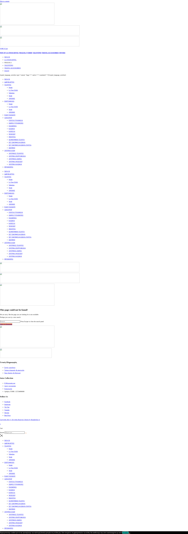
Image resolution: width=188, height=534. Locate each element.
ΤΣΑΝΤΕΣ (7, 85)
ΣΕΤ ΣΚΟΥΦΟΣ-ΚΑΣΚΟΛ (17, 142)
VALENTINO (37, 53)
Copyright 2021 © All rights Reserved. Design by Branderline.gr (20, 420)
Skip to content (4, 1)
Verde (10, 96)
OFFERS (62, 53)
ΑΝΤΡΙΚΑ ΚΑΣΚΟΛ (15, 164)
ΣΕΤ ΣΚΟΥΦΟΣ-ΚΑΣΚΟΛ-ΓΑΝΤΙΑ (20, 145)
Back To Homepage (6, 324)
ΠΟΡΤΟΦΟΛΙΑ (9, 101)
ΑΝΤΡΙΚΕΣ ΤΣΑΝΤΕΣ (16, 153)
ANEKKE (12, 98)
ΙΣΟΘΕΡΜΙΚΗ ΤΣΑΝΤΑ (17, 140)
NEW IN (3, 53)
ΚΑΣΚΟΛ (12, 129)
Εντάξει (125, 532)
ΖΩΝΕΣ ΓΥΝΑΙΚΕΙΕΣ (16, 123)
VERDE (29, 53)
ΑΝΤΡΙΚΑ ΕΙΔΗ (9, 150)
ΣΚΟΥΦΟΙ (12, 148)
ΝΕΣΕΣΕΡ (12, 134)
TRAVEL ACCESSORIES (50, 53)
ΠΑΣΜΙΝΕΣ (13, 126)
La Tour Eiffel (13, 90)
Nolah (10, 87)
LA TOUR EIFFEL (12, 53)
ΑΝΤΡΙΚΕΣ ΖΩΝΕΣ (15, 159)
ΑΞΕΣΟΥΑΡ (8, 118)
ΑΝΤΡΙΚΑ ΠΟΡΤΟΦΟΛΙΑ (17, 156)
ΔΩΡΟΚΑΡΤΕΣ (9, 82)
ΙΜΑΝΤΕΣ (12, 137)
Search (2, 432)
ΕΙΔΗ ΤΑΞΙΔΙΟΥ (9, 115)
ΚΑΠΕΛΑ (12, 131)
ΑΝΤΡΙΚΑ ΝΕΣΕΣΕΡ (15, 161)
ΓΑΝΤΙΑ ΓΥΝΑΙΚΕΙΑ (16, 120)
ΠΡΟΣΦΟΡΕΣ (8, 167)
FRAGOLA (23, 53)
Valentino (11, 93)
